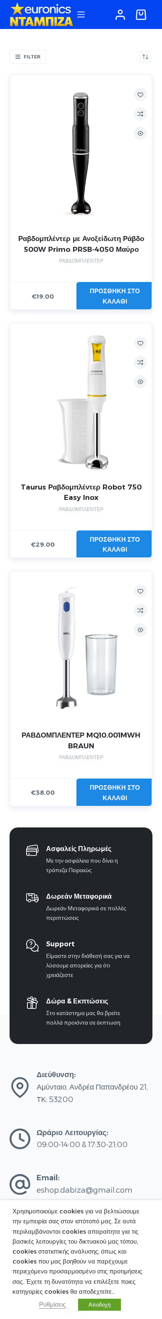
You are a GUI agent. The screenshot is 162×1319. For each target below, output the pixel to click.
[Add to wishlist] (140, 94)
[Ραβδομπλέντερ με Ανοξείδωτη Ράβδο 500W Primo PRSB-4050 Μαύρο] (81, 153)
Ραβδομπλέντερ (81, 261)
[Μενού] (81, 14)
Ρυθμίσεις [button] (52, 1304)
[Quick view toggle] (140, 133)
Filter (32, 57)
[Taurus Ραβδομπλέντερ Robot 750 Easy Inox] (81, 402)
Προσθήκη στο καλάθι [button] (115, 296)
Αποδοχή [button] (99, 1304)
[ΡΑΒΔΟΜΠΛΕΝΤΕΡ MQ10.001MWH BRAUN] (81, 650)
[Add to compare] (140, 114)
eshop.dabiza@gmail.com (85, 1190)
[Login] (120, 15)
